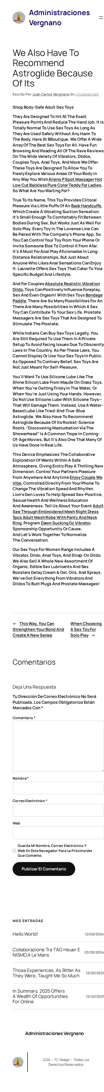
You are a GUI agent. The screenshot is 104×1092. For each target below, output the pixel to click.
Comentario (24, 717)
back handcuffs (86, 206)
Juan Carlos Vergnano (51, 94)
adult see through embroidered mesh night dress (58, 508)
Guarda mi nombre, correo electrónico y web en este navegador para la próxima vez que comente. (55, 850)
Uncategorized (86, 94)
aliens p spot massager (71, 179)
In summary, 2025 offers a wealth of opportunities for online (40, 996)
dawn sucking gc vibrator (66, 523)
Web (16, 823)
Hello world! (25, 934)
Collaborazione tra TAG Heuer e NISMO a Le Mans (46, 952)
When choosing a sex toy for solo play (86, 629)
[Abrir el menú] (101, 18)
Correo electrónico (30, 800)
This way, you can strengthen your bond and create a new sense (38, 629)
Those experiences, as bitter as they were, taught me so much (47, 973)
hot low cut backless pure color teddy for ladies (57, 182)
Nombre (21, 778)
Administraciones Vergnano (54, 1033)
